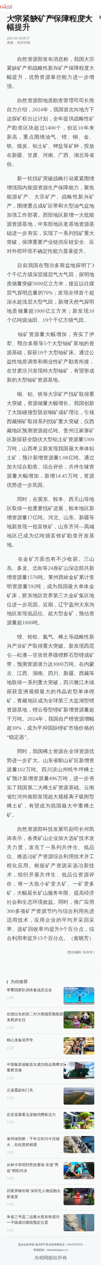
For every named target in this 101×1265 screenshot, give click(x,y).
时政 (17, 17)
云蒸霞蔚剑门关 (20, 1090)
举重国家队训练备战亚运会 (29, 990)
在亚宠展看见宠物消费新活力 (31, 1114)
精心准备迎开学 (20, 1040)
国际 (34, 17)
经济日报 (23, 43)
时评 (51, 17)
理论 (69, 17)
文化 (86, 17)
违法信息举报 (26, 1244)
